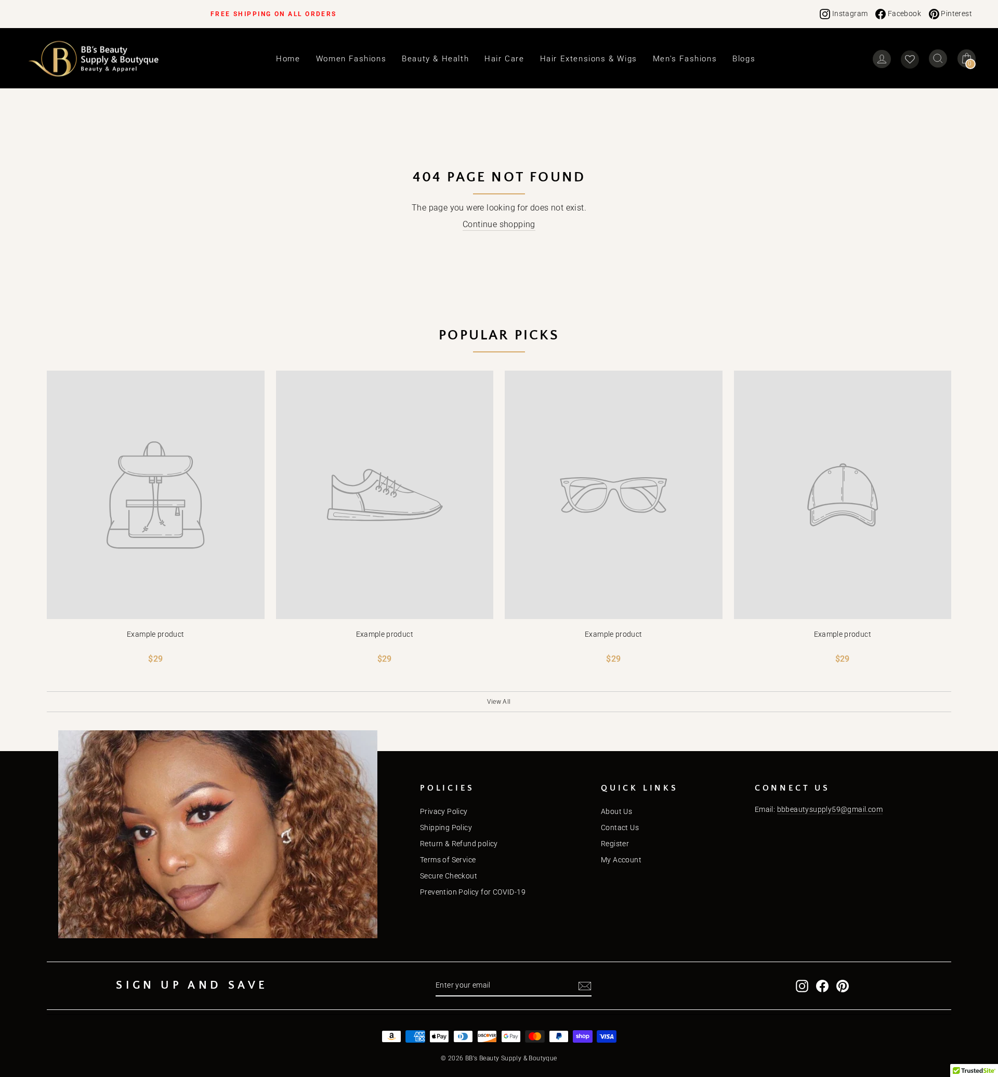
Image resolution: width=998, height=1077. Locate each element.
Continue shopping (499, 224)
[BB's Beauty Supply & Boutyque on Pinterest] (842, 986)
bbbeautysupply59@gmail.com (830, 809)
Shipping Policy (446, 827)
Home (288, 58)
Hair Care (504, 58)
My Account (621, 860)
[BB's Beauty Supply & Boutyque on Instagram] (802, 986)
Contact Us (620, 827)
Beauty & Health (435, 58)
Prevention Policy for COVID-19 (473, 892)
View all (498, 701)
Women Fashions (351, 58)
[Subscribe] (585, 986)
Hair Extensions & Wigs (588, 58)
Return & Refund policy (459, 843)
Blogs (743, 58)
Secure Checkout (448, 876)
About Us (616, 811)
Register (615, 843)
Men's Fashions (685, 58)
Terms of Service (448, 860)
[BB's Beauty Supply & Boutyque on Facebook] (822, 986)
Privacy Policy (444, 811)
